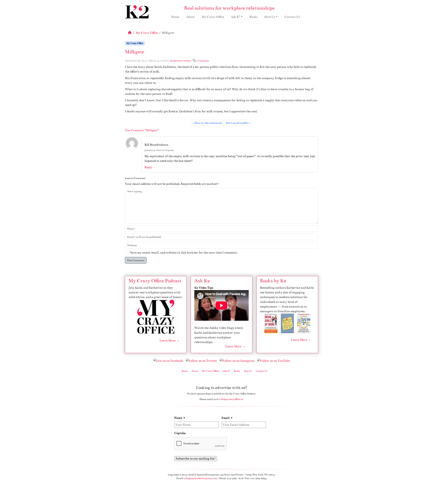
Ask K (235, 17)
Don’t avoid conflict (237, 122)
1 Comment (202, 60)
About (190, 17)
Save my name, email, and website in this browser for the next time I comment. (184, 252)
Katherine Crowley (180, 60)
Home (175, 17)
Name (179, 418)
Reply (148, 167)
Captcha (180, 433)
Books (253, 17)
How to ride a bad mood (208, 122)
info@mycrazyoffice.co (231, 399)
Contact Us (292, 17)
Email (227, 418)
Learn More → (169, 340)
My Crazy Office (213, 17)
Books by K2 (273, 281)
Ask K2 (202, 281)
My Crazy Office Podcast (155, 281)
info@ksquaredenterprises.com (200, 478)
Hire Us (269, 17)
